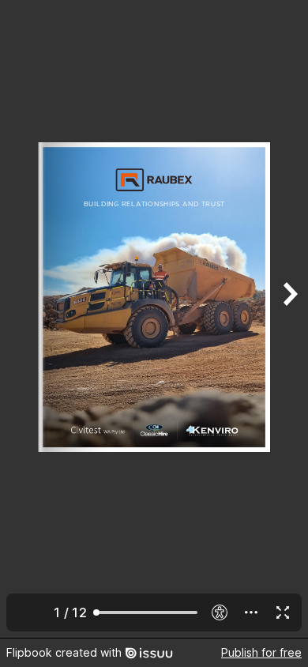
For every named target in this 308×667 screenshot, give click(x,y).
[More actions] (251, 612)
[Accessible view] (219, 612)
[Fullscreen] (283, 612)
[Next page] (289, 319)
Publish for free (261, 652)
